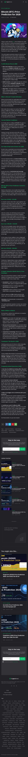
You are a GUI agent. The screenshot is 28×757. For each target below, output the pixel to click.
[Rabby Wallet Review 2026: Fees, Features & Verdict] (6, 513)
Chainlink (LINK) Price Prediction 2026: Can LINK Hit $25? (18, 500)
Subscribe (22, 449)
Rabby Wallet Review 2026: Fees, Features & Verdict (19, 512)
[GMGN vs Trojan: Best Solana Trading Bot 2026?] (6, 477)
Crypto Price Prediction (9, 429)
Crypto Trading (4, 430)
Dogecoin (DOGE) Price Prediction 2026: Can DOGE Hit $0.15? (18, 465)
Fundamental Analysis (20, 430)
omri (13, 468)
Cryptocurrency (11, 430)
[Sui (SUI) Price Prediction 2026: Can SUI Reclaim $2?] (6, 489)
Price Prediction (5, 8)
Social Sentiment (4, 432)
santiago (14, 17)
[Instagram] (14, 686)
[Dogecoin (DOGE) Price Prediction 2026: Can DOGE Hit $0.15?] (6, 466)
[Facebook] (6, 424)
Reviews (13, 475)
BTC (13, 41)
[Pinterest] (12, 424)
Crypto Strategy (18, 429)
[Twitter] (9, 424)
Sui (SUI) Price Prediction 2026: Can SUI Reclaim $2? (18, 489)
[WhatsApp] (15, 424)
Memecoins (5, 572)
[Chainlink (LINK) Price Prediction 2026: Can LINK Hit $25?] (6, 501)
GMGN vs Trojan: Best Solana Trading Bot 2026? (18, 477)
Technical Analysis (12, 432)
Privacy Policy (15, 452)
